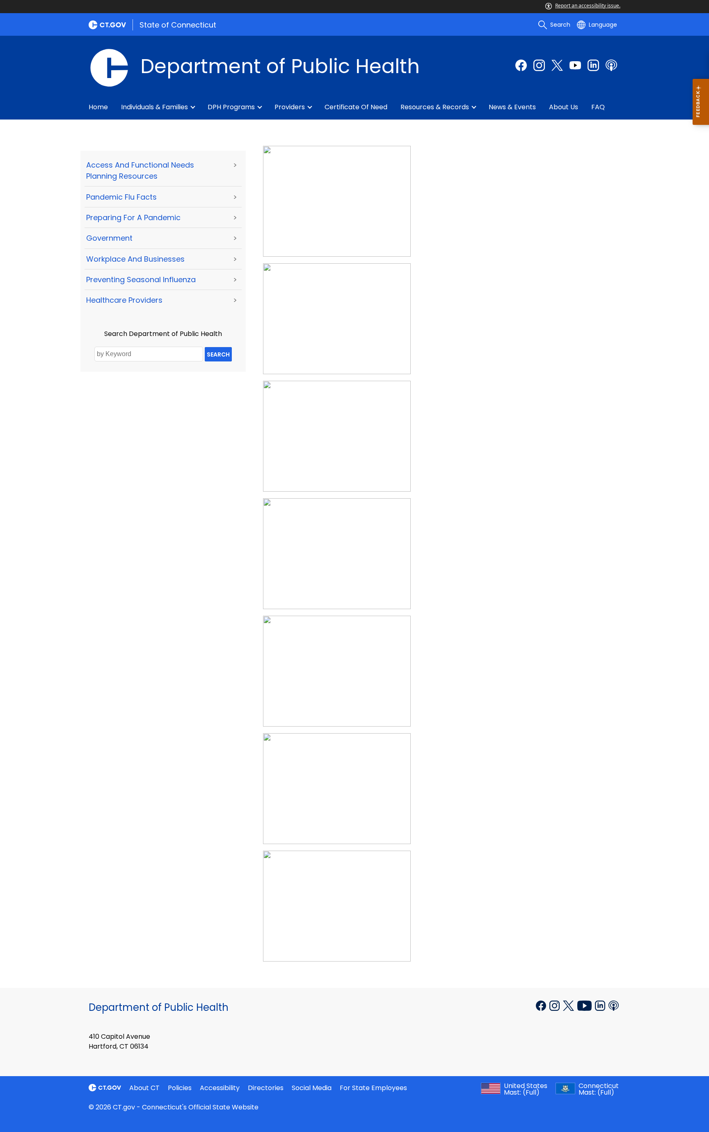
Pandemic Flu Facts (121, 197)
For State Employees (373, 1088)
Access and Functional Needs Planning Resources (140, 170)
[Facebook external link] (521, 65)
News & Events (512, 107)
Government (109, 238)
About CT (144, 1088)
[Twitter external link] (557, 65)
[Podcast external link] (611, 65)
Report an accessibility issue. (587, 5)
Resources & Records (434, 107)
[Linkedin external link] (601, 1005)
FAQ (598, 107)
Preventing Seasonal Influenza (141, 279)
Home (98, 107)
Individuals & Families (154, 107)
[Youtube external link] (575, 65)
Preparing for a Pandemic (133, 217)
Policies (180, 1088)
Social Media (312, 1088)
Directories (266, 1088)
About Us (563, 107)
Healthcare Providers (124, 300)
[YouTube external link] (585, 1005)
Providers (289, 107)
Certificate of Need (356, 107)
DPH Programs (231, 107)
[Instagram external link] (539, 65)
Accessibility (220, 1088)
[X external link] (569, 1005)
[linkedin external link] (593, 65)
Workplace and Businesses (135, 259)
